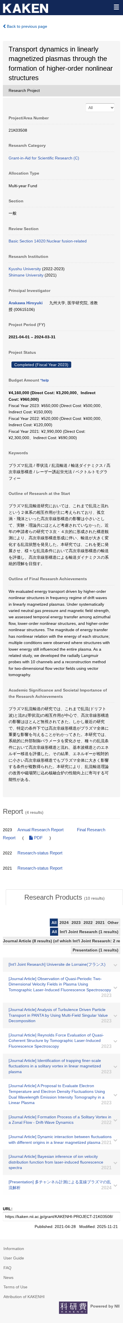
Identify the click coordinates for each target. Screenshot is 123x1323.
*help (44, 380)
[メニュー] (116, 7)
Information (13, 1248)
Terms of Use (15, 1287)
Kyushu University (25, 268)
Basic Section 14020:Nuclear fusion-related (48, 241)
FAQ (7, 1267)
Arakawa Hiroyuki (26, 303)
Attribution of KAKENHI (24, 1296)
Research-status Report (39, 853)
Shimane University (26, 275)
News (8, 1277)
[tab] (64, 897)
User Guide (13, 1258)
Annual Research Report (40, 830)
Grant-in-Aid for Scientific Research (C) (44, 158)
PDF (38, 838)
